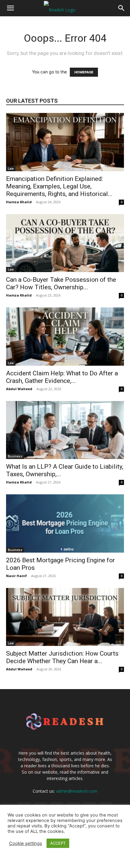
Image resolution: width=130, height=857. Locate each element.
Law (11, 168)
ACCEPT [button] (58, 843)
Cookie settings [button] (25, 843)
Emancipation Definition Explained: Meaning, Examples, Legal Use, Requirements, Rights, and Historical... (59, 186)
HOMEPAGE (83, 72)
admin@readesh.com (76, 791)
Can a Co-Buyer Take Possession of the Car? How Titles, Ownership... (61, 283)
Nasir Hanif (16, 575)
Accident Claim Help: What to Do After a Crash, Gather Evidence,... (62, 377)
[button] (10, 8)
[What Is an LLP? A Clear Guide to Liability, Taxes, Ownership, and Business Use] (65, 430)
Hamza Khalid (19, 202)
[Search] (121, 8)
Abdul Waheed (19, 389)
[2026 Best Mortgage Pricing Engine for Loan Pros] (65, 523)
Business (15, 456)
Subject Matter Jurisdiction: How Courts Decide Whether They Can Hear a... (62, 657)
